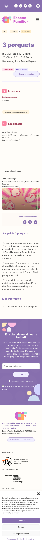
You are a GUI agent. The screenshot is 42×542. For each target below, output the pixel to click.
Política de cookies (13, 539)
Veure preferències (21, 533)
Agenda (14, 31)
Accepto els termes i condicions (22, 381)
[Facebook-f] (16, 6)
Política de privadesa (27, 539)
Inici (5, 31)
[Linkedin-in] (30, 6)
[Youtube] (25, 6)
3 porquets (31, 306)
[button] (38, 493)
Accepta (21, 520)
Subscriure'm (20, 374)
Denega (21, 527)
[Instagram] (20, 6)
